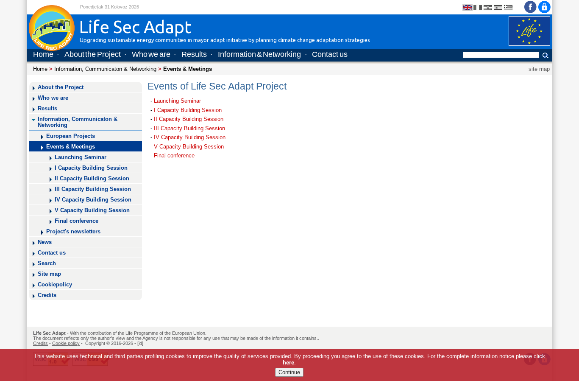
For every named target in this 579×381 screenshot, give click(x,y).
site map (539, 69)
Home (43, 54)
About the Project (92, 54)
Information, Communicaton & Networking (105, 69)
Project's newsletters (73, 232)
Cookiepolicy (55, 285)
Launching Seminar (80, 157)
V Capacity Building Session (92, 210)
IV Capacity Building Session (93, 200)
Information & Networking (259, 54)
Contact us (329, 54)
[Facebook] (530, 12)
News (45, 242)
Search (47, 263)
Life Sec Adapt (49, 333)
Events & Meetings (70, 147)
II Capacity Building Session (92, 179)
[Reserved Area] (544, 12)
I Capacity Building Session (91, 168)
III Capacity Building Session (93, 189)
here (288, 362)
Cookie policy (66, 343)
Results (194, 54)
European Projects (70, 136)
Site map (49, 274)
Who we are (151, 54)
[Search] (546, 55)
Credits (47, 295)
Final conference (76, 221)
